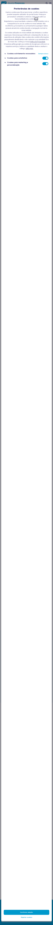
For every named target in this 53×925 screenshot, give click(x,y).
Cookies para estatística (17, 58)
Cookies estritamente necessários (21, 54)
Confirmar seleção (26, 912)
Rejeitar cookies (26, 917)
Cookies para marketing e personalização (17, 63)
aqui (36, 19)
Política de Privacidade (37, 42)
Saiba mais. (29, 49)
